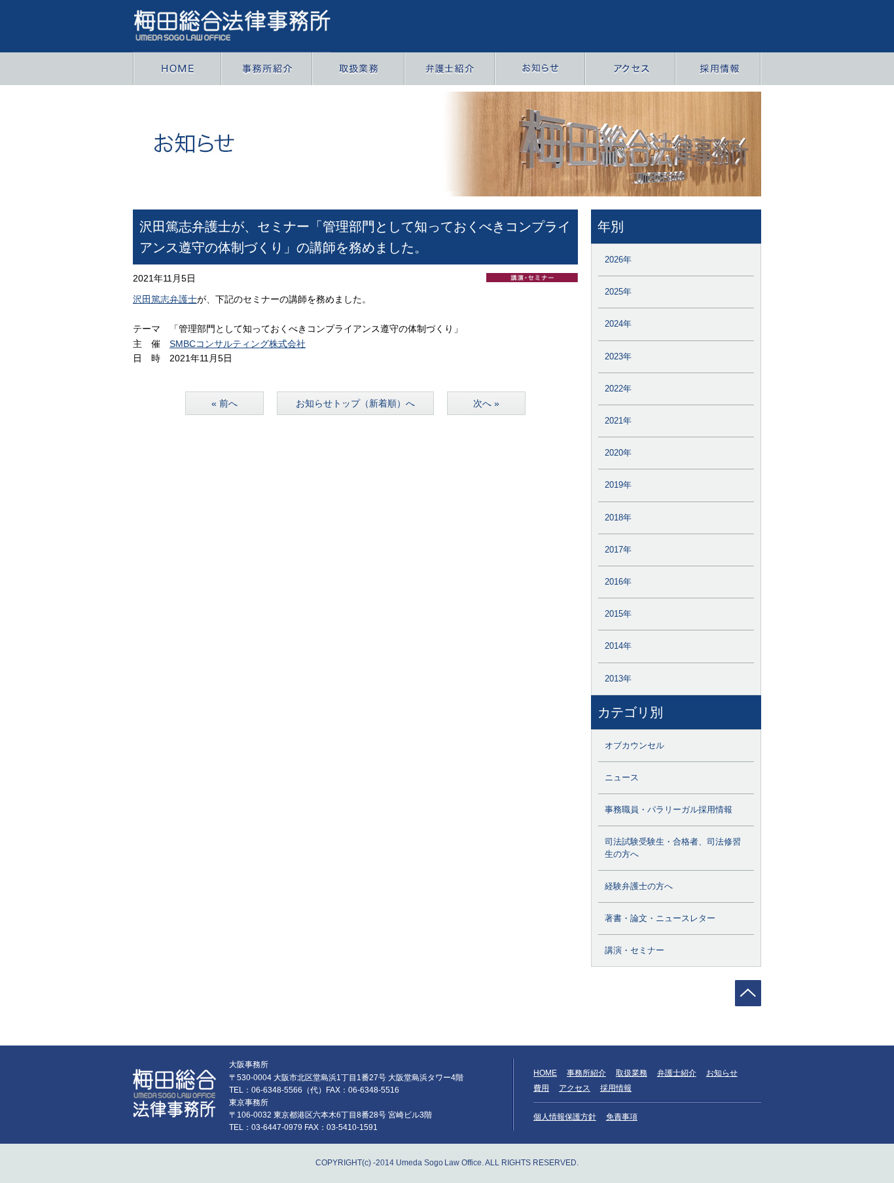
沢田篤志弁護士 (165, 299)
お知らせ (722, 1073)
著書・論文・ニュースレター (660, 918)
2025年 (618, 292)
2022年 (618, 388)
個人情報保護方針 (564, 1116)
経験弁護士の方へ (639, 886)
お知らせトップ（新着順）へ (355, 403)
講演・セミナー (634, 950)
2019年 (618, 485)
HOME (545, 1073)
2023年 (618, 356)
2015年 (618, 614)
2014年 (618, 646)
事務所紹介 (586, 1073)
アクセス (574, 1088)
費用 (541, 1088)
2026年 (618, 259)
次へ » (486, 403)
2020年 (618, 453)
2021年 (618, 421)
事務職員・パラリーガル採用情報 (668, 809)
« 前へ (224, 403)
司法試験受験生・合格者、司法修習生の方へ (673, 847)
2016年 (618, 582)
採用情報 (616, 1088)
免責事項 (621, 1116)
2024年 (618, 324)
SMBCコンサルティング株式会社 (238, 343)
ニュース (622, 777)
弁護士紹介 (676, 1073)
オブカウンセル (634, 745)
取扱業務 (631, 1073)
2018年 (618, 517)
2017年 (618, 550)
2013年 (618, 678)
